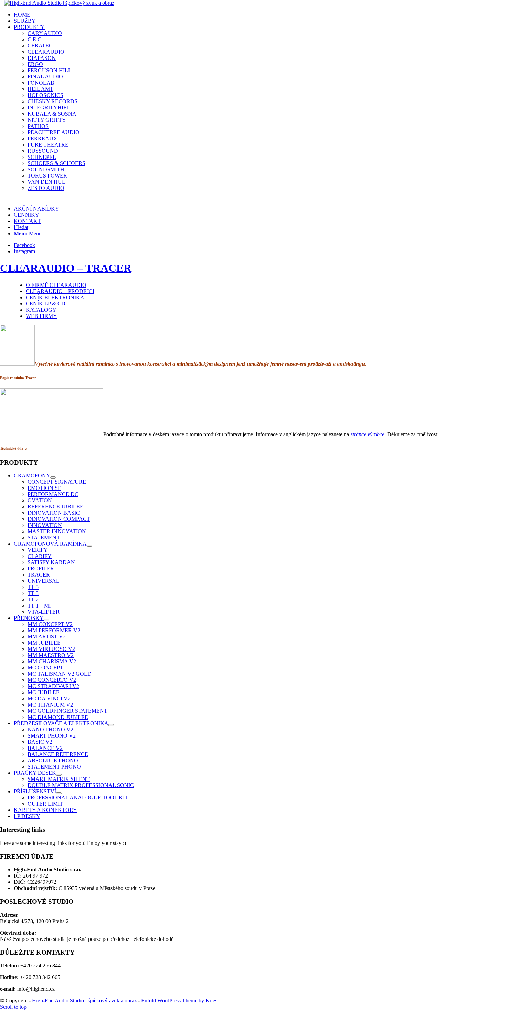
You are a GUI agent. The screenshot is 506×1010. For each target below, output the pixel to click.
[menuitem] (260, 15)
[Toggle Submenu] (53, 477)
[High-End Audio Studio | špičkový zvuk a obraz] (59, 3)
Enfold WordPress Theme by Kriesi (180, 1000)
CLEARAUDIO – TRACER (65, 268)
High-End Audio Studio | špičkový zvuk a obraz (84, 1000)
